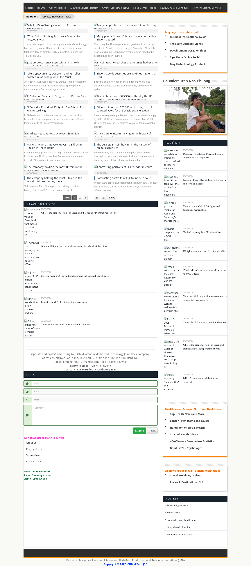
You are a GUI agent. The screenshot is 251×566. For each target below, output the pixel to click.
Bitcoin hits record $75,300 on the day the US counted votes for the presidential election (124, 108)
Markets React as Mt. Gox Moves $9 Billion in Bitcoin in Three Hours (54, 146)
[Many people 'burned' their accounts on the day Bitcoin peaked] (126, 27)
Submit (139, 430)
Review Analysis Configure (174, 7)
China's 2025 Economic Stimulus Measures (204, 322)
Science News (173, 512)
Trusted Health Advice (184, 434)
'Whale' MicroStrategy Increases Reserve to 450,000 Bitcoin (53, 37)
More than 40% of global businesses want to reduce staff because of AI (205, 298)
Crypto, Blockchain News (115, 7)
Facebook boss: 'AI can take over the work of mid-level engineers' (205, 181)
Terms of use (33, 455)
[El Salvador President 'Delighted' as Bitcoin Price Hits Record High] (56, 98)
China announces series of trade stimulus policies (65, 324)
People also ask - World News (181, 519)
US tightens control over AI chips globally (204, 251)
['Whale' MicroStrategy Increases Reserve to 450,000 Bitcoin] (56, 27)
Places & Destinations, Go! (186, 482)
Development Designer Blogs (188, 50)
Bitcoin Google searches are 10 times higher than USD (127, 75)
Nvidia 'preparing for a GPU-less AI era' (202, 232)
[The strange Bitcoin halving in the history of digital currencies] (126, 135)
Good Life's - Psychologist (186, 448)
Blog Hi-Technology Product (187, 64)
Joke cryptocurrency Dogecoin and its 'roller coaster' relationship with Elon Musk (53, 75)
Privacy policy (33, 461)
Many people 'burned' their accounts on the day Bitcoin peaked (126, 37)
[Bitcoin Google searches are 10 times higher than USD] (126, 64)
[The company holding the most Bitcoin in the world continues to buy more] (56, 169)
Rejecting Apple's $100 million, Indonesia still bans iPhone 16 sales (75, 275)
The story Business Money (186, 43)
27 (103, 197)
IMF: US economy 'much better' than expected (201, 380)
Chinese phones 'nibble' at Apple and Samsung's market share (201, 208)
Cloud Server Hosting (144, 7)
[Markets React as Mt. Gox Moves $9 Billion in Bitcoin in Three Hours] (56, 135)
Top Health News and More (187, 414)
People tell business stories (180, 534)
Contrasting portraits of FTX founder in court (124, 178)
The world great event (178, 505)
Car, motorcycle (57, 7)
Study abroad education (179, 527)
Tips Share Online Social (185, 57)
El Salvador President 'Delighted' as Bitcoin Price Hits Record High (56, 108)
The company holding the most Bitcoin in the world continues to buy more (54, 179)
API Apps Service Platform (84, 7)
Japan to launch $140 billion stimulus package (64, 302)
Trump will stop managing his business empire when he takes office (74, 246)
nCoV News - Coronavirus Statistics (192, 441)
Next (112, 197)
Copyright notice (35, 449)
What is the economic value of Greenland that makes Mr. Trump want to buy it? (80, 212)
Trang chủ (32, 16)
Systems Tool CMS (35, 7)
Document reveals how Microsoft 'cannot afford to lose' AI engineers (203, 155)
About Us (31, 442)
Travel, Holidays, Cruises (185, 475)
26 (97, 197)
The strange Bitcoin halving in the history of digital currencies (123, 146)
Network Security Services (206, 7)
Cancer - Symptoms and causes (189, 421)
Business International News (188, 37)
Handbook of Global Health (187, 427)
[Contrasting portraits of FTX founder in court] (126, 169)
